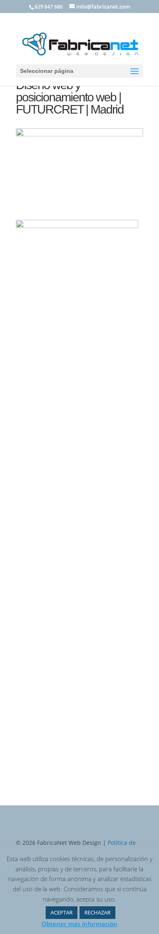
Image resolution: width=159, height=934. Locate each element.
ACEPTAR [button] (62, 912)
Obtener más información (79, 924)
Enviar (122, 550)
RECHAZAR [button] (97, 912)
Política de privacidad (55, 533)
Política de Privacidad (59, 658)
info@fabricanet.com (80, 646)
